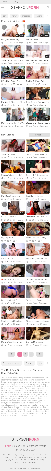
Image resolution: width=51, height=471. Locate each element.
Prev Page (11, 354)
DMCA (19, 450)
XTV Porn (6, 2)
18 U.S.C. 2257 (29, 450)
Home (8, 446)
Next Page (39, 354)
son (4, 16)
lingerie (39, 16)
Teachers (29, 363)
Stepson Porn (21, 468)
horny (14, 16)
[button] (45, 15)
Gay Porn (18, 2)
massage (26, 16)
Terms (42, 446)
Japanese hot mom (11, 363)
